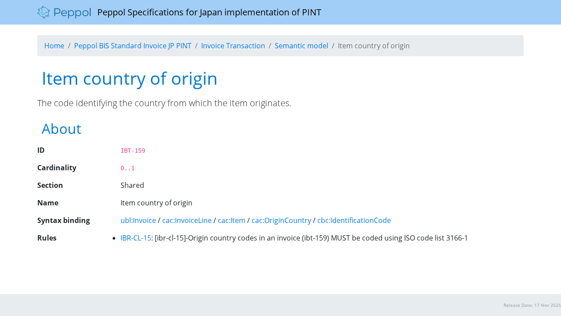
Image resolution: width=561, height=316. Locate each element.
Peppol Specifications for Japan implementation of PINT (206, 12)
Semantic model (301, 45)
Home (54, 45)
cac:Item (231, 220)
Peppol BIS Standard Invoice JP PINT (133, 45)
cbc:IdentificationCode (354, 220)
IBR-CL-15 (136, 238)
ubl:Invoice (138, 220)
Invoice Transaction (233, 45)
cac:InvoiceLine (187, 220)
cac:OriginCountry (281, 220)
